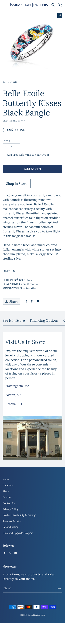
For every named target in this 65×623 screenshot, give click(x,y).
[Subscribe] (59, 588)
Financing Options (44, 320)
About (6, 491)
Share (13, 301)
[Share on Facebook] (26, 301)
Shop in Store (16, 183)
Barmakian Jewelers (36, 615)
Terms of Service (12, 521)
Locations (8, 485)
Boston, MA (13, 395)
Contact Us (9, 503)
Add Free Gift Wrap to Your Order (28, 154)
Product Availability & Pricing (19, 515)
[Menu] (5, 5)
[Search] (53, 5)
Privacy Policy (10, 509)
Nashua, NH (13, 404)
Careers (7, 497)
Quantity (6, 140)
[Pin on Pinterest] (32, 301)
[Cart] (60, 5)
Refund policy (10, 526)
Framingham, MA (17, 386)
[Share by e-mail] (38, 301)
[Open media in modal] (59, 15)
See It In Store (14, 320)
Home (6, 479)
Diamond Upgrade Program (18, 532)
